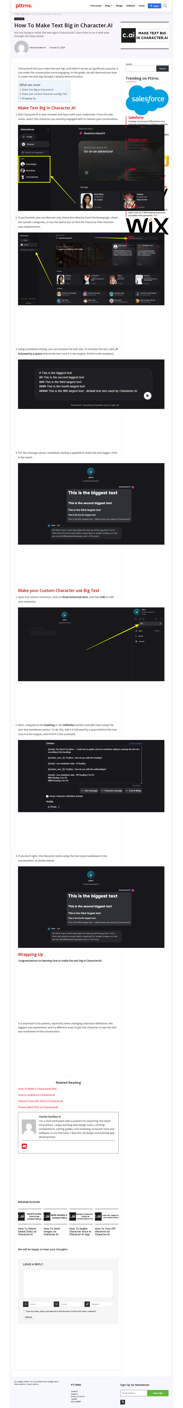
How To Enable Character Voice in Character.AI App (80, 1231)
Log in (156, 6)
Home (16, 14)
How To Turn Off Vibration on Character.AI (105, 1231)
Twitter (74, 1399)
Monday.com (137, 139)
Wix (131, 236)
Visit (143, 127)
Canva (142, 5)
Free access (96, 5)
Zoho (132, 169)
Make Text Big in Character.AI (37, 89)
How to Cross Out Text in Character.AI (40, 1101)
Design (119, 5)
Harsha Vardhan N (37, 47)
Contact (74, 1391)
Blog (107, 5)
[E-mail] (24, 1147)
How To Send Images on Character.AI (52, 1231)
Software (130, 5)
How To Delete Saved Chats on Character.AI (27, 1231)
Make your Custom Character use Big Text (44, 94)
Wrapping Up (29, 98)
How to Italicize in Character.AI (36, 1095)
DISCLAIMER (76, 1401)
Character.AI (26, 14)
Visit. (144, 149)
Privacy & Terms (78, 1396)
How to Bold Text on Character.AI (38, 1107)
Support (74, 1394)
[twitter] (122, 1402)
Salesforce (135, 117)
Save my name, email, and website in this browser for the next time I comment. (61, 1311)
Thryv (132, 205)
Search (129, 64)
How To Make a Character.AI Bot (37, 1088)
